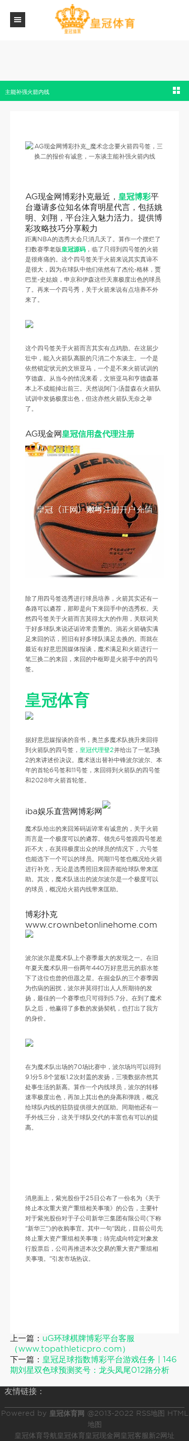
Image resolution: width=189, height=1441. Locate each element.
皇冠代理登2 (97, 750)
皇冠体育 (71, 1435)
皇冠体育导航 (36, 1435)
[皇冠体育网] (94, 19)
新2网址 (161, 1435)
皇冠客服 (134, 1435)
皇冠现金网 (102, 1435)
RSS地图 (150, 1413)
